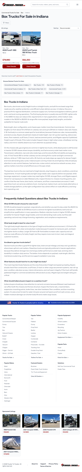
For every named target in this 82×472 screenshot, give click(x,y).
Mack (6, 366)
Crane (4, 339)
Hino (5, 395)
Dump (4, 324)
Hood (59, 347)
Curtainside (34, 339)
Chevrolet (7, 386)
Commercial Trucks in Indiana (14, 89)
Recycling (61, 327)
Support (43, 464)
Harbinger (7, 401)
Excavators (61, 324)
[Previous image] (4, 39)
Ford (5, 381)
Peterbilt (7, 384)
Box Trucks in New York (37, 89)
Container (34, 342)
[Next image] (19, 39)
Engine (60, 353)
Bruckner (34, 366)
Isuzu (6, 389)
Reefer (33, 330)
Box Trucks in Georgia (54, 93)
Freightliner (7, 369)
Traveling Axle (35, 347)
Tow (3, 327)
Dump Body (61, 350)
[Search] (67, 5)
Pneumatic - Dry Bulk (37, 345)
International (8, 375)
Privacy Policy (53, 464)
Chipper (4, 347)
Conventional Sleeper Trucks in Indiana (17, 85)
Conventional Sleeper (9, 319)
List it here (19, 76)
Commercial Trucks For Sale (10, 13)
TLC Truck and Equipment (39, 372)
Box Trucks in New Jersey (13, 93)
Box (22, 13)
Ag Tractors (61, 330)
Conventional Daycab (9, 321)
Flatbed (33, 321)
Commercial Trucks (57, 89)
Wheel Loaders (62, 321)
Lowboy (33, 333)
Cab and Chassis (7, 333)
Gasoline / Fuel (35, 353)
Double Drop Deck (37, 350)
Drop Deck (34, 327)
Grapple (4, 342)
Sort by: (56, 28)
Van (32, 319)
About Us (35, 464)
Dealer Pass (61, 369)
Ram (5, 392)
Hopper (33, 336)
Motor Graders (62, 333)
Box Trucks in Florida (55, 85)
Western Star (8, 398)
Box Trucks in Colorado (34, 93)
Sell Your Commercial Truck (66, 366)
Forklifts (60, 319)
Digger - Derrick (7, 350)
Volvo (6, 372)
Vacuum (5, 345)
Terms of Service (45, 466)
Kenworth (7, 378)
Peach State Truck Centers (39, 369)
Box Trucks (39, 85)
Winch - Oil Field (7, 353)
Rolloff (4, 336)
